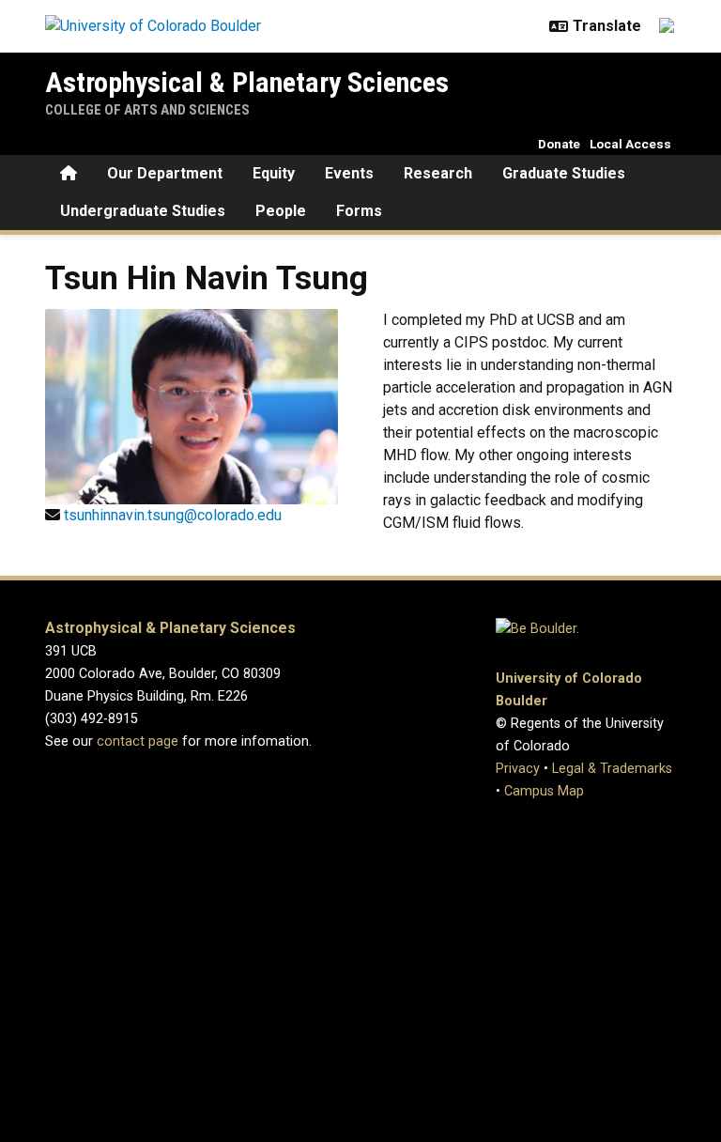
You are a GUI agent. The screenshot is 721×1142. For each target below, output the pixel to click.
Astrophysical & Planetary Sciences (247, 82)
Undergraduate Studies (142, 211)
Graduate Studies (563, 173)
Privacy (518, 769)
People (280, 211)
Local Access (630, 143)
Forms (359, 211)
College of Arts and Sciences (147, 109)
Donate (559, 143)
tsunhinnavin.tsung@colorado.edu (173, 515)
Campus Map (544, 791)
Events (349, 173)
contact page (137, 741)
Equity (274, 173)
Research (438, 173)
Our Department (164, 173)
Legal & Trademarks (612, 769)
